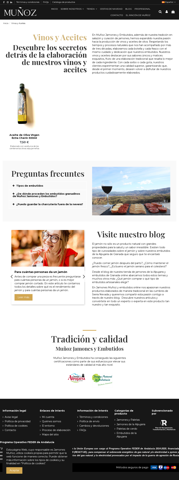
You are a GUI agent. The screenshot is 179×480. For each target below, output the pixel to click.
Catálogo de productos (63, 2)
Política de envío (89, 421)
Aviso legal (11, 417)
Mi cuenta (48, 417)
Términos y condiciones (28, 2)
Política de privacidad (17, 421)
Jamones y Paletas (128, 419)
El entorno (48, 425)
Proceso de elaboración (56, 430)
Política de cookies (16, 425)
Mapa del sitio (50, 434)
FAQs (46, 2)
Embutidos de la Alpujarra (127, 435)
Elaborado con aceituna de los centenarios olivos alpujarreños (24, 147)
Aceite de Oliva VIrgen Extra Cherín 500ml (24, 136)
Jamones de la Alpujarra (131, 424)
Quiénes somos (51, 421)
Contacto (10, 430)
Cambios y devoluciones (94, 425)
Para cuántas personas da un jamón (41, 272)
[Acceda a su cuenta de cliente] (167, 12)
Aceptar (14, 470)
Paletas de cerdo (127, 428)
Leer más (23, 297)
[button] (72, 9)
